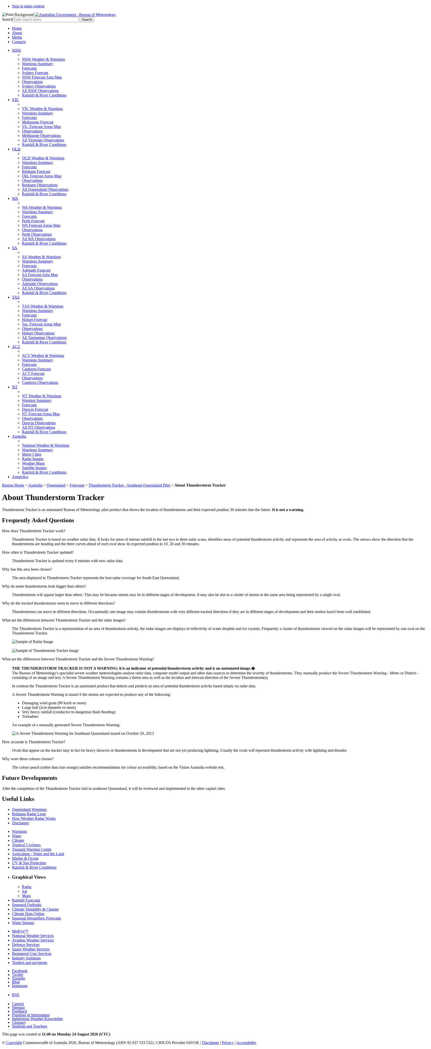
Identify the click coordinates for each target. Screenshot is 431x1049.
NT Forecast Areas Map (41, 414)
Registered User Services (31, 953)
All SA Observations (38, 288)
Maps (26, 896)
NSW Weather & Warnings (43, 59)
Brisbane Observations (40, 185)
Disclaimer (20, 823)
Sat (24, 891)
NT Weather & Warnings (41, 396)
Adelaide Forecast (36, 270)
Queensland (56, 485)
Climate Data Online (28, 914)
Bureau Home (13, 485)
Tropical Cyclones (26, 845)
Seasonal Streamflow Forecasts (36, 918)
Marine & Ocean (25, 858)
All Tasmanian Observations (44, 337)
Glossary (19, 1022)
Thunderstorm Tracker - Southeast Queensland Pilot (129, 485)
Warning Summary (37, 400)
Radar (26, 887)
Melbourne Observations (41, 135)
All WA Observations (39, 239)
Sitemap (18, 1007)
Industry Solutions (26, 958)
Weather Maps (33, 463)
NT (14, 387)
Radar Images (33, 459)
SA (14, 248)
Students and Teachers (29, 1026)
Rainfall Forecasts (26, 900)
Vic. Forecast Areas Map (41, 126)
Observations (32, 82)
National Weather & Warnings (45, 445)
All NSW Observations (40, 91)
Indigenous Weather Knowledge (37, 1019)
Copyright (14, 1043)
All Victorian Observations (43, 140)
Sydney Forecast (35, 73)
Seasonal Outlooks (26, 905)
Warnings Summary (37, 64)
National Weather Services (33, 936)
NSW (16, 50)
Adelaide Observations (40, 284)
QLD (16, 149)
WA (15, 198)
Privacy (228, 1043)
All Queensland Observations (45, 189)
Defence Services (25, 945)
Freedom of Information (31, 1015)
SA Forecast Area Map (40, 275)
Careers (18, 1004)
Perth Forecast (33, 221)
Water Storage (23, 923)
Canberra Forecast (36, 369)
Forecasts (29, 68)
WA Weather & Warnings (42, 207)
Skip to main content (28, 6)
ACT (16, 346)
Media (17, 37)
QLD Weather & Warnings (43, 158)
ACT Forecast (33, 373)
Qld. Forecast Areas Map (41, 176)
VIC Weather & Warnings (42, 108)
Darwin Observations (39, 423)
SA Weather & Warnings (41, 257)
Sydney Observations (39, 86)
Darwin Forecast (35, 409)
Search (7, 19)
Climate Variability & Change (35, 909)
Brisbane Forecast (36, 171)
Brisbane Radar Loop (29, 814)
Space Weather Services (31, 949)
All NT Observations (38, 427)
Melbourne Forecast (37, 122)
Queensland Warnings (29, 809)
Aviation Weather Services (33, 940)
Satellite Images (34, 468)
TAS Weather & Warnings (42, 306)
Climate (18, 840)
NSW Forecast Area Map (42, 77)
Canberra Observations (40, 382)
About (17, 33)
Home (17, 28)
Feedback (19, 1011)
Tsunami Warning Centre (31, 849)
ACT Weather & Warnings (43, 355)
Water (16, 836)
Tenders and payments (29, 962)
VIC (15, 100)
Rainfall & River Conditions (44, 95)
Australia (19, 436)
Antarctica (20, 477)
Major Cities (31, 454)
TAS (15, 297)
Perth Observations (37, 234)
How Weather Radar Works (34, 818)
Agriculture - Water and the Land (38, 854)
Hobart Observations (38, 333)
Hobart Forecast (34, 319)
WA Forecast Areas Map (41, 225)
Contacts (19, 42)
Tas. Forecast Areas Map (41, 324)
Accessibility (246, 1043)
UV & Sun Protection (29, 863)
